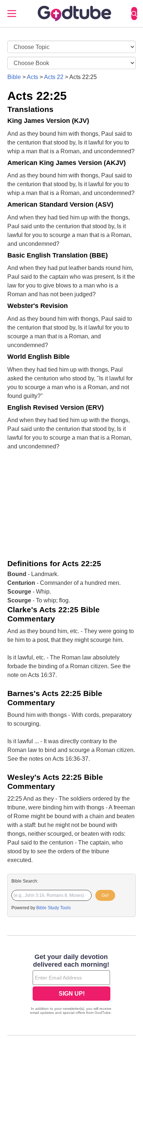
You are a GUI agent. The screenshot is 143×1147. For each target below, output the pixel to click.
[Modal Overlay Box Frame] (71, 985)
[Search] (134, 13)
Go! (105, 895)
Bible (14, 77)
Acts (32, 77)
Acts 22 (53, 77)
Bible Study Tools (53, 907)
